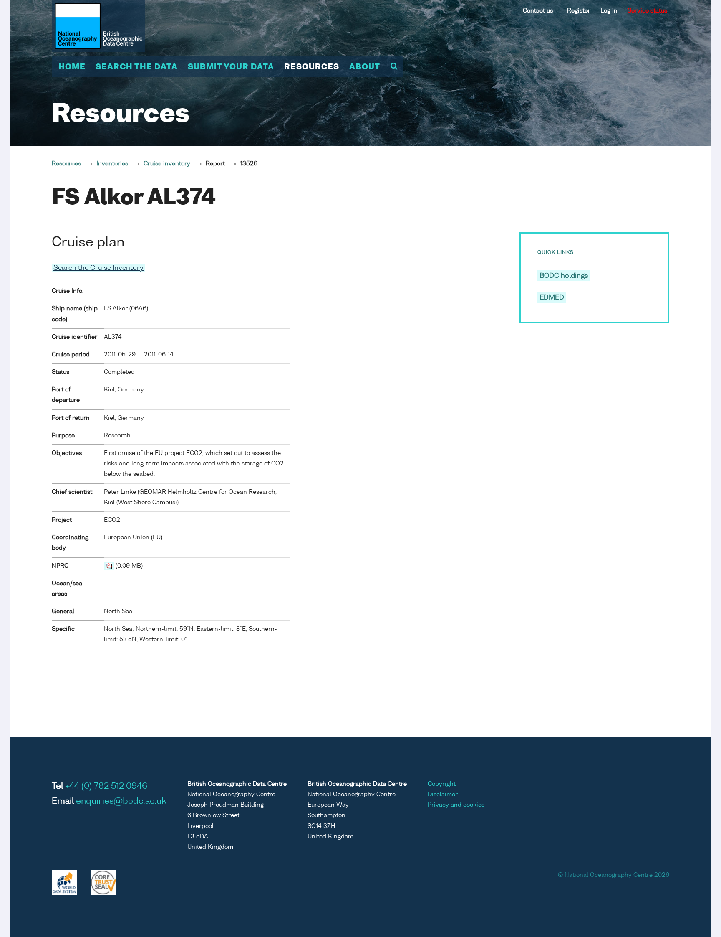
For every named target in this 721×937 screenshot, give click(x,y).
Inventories (112, 164)
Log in (609, 11)
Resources (311, 67)
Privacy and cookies (456, 805)
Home (72, 67)
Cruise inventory (167, 164)
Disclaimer (443, 794)
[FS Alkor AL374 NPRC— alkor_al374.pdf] (109, 566)
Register (578, 11)
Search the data (137, 67)
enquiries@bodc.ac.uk (121, 801)
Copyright (442, 784)
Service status (647, 11)
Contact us (538, 11)
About (364, 67)
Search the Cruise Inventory (98, 268)
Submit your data (231, 67)
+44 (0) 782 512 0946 (106, 786)
